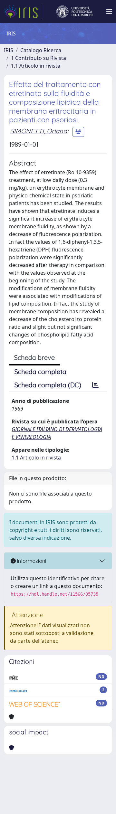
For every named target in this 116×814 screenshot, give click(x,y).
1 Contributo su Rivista (38, 58)
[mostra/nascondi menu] (109, 11)
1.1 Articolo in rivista (35, 65)
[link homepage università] (75, 11)
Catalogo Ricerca (40, 50)
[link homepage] (23, 11)
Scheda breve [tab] (34, 358)
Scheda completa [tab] (40, 372)
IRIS (8, 50)
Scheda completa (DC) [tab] (48, 385)
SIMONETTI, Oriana (38, 131)
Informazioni (31, 561)
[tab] (95, 385)
